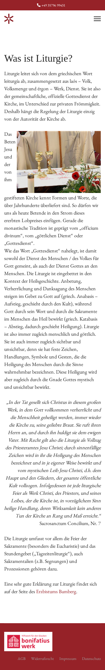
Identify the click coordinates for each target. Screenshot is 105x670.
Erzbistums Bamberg (56, 591)
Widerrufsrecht (42, 658)
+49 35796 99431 (53, 5)
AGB (21, 658)
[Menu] (97, 18)
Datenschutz (91, 658)
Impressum (67, 658)
